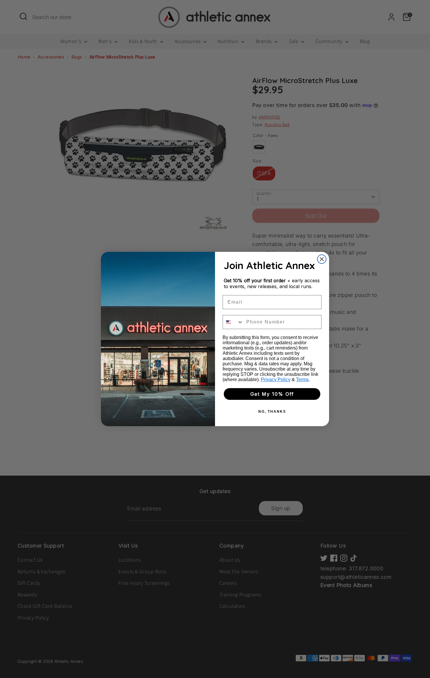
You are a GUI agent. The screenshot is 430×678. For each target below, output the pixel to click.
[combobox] (233, 322)
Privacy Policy (275, 379)
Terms (302, 379)
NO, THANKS (272, 411)
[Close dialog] (321, 259)
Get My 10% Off (272, 394)
